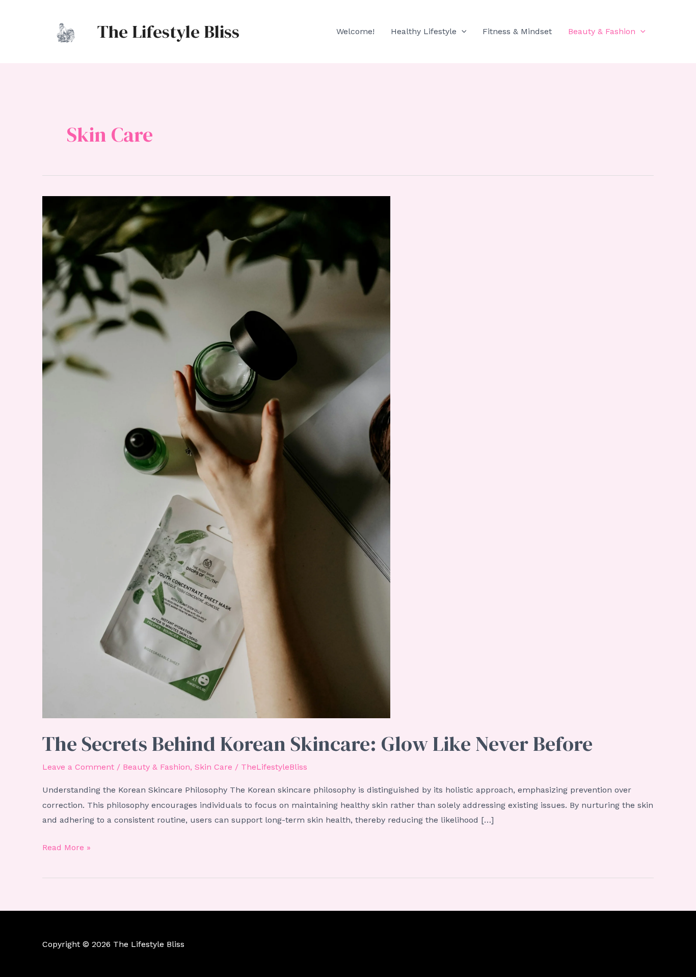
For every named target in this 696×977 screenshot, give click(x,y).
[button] (462, 31)
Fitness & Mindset (517, 31)
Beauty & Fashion (601, 31)
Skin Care (213, 767)
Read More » (66, 848)
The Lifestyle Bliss (168, 31)
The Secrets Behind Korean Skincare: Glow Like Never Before (317, 743)
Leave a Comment (78, 767)
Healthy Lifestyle (424, 31)
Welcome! (355, 31)
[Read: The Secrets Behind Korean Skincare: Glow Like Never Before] (216, 456)
